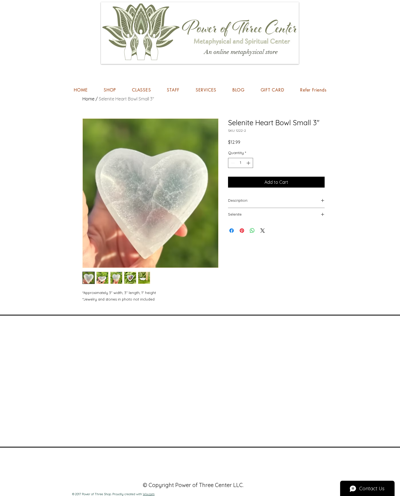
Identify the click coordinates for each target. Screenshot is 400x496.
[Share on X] (262, 230)
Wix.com (149, 494)
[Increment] (248, 163)
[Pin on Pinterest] (242, 230)
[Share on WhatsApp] (252, 230)
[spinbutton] (240, 163)
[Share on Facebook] (231, 230)
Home (88, 99)
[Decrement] (232, 163)
